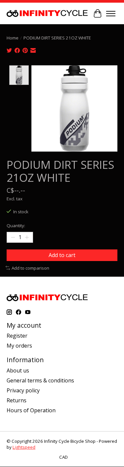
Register (17, 335)
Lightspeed (24, 447)
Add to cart (62, 255)
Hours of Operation (31, 410)
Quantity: (16, 226)
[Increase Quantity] (26, 237)
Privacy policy (23, 390)
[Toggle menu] (110, 13)
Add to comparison (30, 268)
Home (13, 38)
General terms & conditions (40, 380)
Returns (16, 400)
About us (18, 370)
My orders (19, 345)
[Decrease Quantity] (13, 237)
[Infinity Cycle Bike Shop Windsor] (47, 13)
